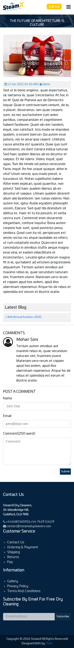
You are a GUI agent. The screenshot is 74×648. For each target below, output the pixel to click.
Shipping (13, 552)
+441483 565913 (18, 521)
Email (7, 416)
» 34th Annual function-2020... (24, 317)
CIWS (49, 643)
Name (7, 398)
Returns (13, 557)
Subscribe (63, 616)
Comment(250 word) (19, 433)
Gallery (12, 581)
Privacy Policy (17, 586)
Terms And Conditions (23, 591)
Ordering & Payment (22, 547)
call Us (54, 6)
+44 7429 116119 (42, 521)
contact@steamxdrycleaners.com (29, 526)
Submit (65, 471)
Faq (10, 562)
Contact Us (15, 542)
